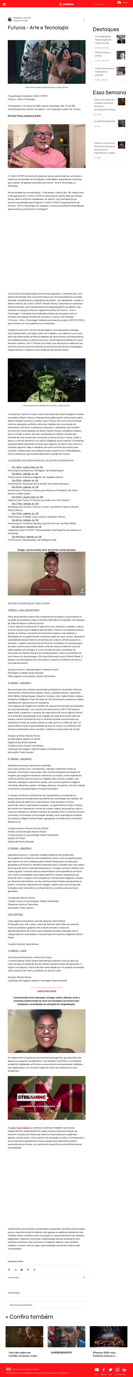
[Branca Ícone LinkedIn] (124, 1319)
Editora (103, 1324)
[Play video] (46, 146)
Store (110, 1324)
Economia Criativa (15, 1211)
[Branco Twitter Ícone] (110, 1319)
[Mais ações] (83, 19)
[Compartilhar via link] (28, 1219)
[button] (4, 4)
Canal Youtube (120, 1324)
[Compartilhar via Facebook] (9, 1219)
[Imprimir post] (34, 1219)
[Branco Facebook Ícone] (103, 1319)
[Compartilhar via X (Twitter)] (15, 1219)
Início (96, 1324)
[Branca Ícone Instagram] (117, 1319)
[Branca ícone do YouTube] (96, 1319)
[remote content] (46, 241)
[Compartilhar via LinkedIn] (22, 1219)
